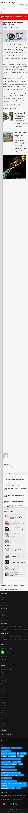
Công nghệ (10, 27)
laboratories (23, 753)
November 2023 (4, 694)
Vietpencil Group (16, 811)
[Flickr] (4, 804)
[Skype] (13, 804)
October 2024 (3, 689)
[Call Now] (2, 652)
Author (5, 27)
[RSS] (18, 804)
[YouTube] (11, 804)
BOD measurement (5, 748)
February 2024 (4, 692)
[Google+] (6, 804)
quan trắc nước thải (16, 761)
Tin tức (2, 589)
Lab (18, 753)
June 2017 (3, 699)
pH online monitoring (5, 759)
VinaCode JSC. (9, 2)
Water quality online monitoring (7, 788)
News (2, 600)
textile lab (21, 764)
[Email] (16, 804)
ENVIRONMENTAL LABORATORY (8, 753)
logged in (11, 466)
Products (2, 672)
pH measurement (12, 756)
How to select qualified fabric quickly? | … (17, 529)
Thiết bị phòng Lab (5, 658)
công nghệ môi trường (6, 750)
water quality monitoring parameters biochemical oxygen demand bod (13, 784)
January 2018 (3, 697)
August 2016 (3, 702)
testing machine (13, 764)
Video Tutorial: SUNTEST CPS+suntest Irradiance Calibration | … (15, 489)
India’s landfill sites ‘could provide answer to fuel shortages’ (20, 134)
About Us (2, 597)
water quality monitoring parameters (9, 780)
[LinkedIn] (9, 804)
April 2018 (3, 696)
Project (2, 674)
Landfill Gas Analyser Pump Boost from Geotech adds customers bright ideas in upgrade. (21, 115)
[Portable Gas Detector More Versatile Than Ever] (14, 167)
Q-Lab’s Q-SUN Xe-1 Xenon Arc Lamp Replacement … (12, 483)
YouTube (18, 788)
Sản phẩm (15, 585)
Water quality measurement (18, 775)
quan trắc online (4, 764)
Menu (2, 12)
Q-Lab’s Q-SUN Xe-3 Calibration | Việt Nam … (14, 485)
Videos (2, 662)
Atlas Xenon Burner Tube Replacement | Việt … (14, 479)
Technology (3, 602)
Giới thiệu (9, 585)
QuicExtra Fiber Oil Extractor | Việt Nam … (17, 524)
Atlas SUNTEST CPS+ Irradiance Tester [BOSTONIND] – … (12, 492)
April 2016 (3, 703)
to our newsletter (23, 5)
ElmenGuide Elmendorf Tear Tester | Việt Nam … (17, 541)
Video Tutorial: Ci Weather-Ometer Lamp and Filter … (14, 496)
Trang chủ (3, 585)
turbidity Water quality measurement (9, 769)
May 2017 (3, 700)
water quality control (5, 772)
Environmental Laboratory (6, 648)
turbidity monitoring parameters (8, 767)
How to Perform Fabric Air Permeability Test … (15, 535)
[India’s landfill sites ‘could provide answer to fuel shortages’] (8, 137)
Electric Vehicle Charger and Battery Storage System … (14, 502)
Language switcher (15, 589)
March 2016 (3, 705)
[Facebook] (2, 804)
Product (2, 599)
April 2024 (3, 691)
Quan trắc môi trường (5, 761)
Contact (2, 604)
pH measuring (20, 756)
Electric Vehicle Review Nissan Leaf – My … (13, 499)
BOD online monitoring (16, 748)
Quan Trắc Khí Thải (16, 759)
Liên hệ (7, 589)
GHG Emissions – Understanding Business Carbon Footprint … (13, 506)
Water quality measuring (6, 778)
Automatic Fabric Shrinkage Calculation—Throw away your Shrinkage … (15, 476)
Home (2, 596)
